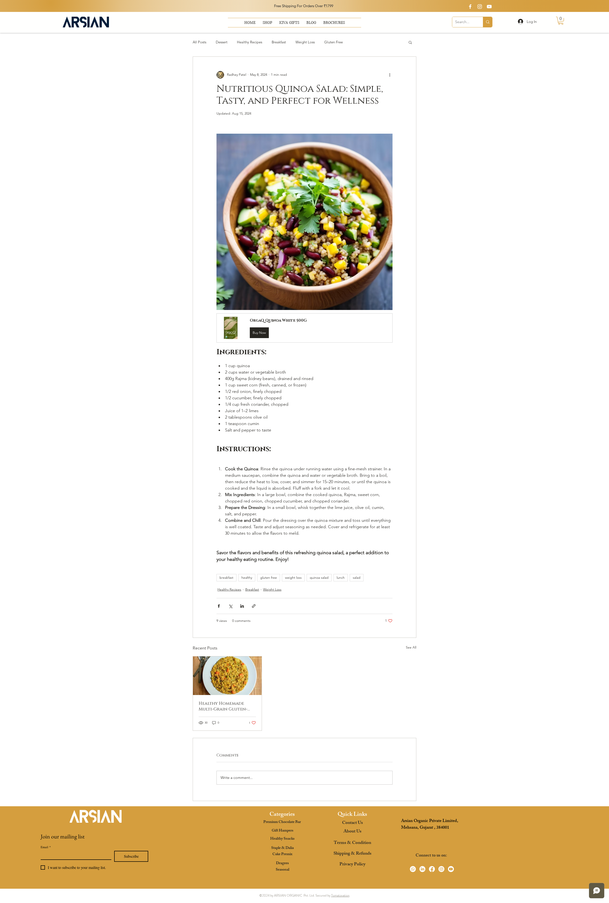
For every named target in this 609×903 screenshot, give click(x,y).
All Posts (199, 42)
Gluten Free (333, 42)
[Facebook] (432, 869)
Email (46, 847)
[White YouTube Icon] (489, 7)
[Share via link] (253, 606)
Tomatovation (340, 895)
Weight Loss (305, 42)
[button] (334, 22)
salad (356, 577)
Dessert (221, 42)
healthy (246, 577)
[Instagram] (441, 869)
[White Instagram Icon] (480, 7)
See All (411, 647)
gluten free (268, 577)
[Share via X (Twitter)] (230, 606)
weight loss (293, 577)
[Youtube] (451, 869)
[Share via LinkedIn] (242, 606)
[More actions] (390, 75)
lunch (341, 577)
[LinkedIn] (422, 869)
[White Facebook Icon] (470, 7)
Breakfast (279, 42)
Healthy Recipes (249, 42)
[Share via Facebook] (218, 606)
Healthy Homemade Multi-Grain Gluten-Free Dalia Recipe (223, 706)
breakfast (226, 577)
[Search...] (487, 22)
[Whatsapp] (413, 869)
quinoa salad (319, 577)
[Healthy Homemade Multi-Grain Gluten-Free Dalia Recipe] (227, 675)
